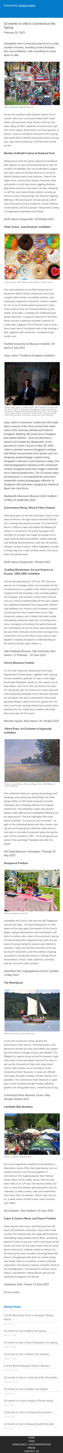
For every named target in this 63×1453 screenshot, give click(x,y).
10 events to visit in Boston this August (26, 1389)
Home (31, 1437)
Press (31, 1448)
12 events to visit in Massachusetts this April (29, 1424)
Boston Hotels (27, 5)
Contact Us (31, 1451)
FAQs (32, 1441)
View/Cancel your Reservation (31, 1444)
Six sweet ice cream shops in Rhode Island (28, 1400)
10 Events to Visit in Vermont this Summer (28, 1412)
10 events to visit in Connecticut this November (30, 1377)
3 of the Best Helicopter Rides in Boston (26, 1365)
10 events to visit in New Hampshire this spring (30, 1342)
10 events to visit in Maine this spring (25, 1331)
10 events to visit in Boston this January (26, 1354)
